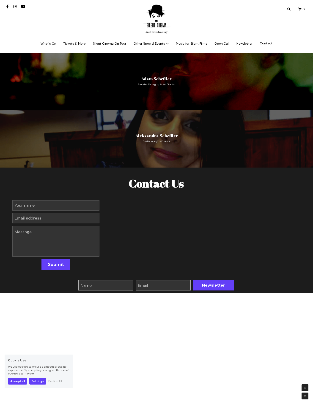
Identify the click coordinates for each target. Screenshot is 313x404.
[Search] (289, 9)
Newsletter (213, 285)
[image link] (156, 16)
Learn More (26, 373)
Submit (56, 264)
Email (143, 285)
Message (23, 232)
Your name (25, 205)
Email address (28, 218)
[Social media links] (7, 6)
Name (86, 285)
